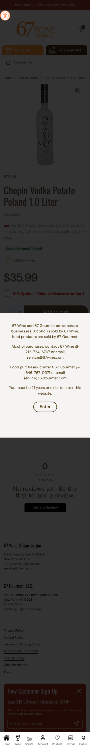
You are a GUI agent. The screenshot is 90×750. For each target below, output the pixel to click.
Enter (45, 406)
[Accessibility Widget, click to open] (5, 15)
